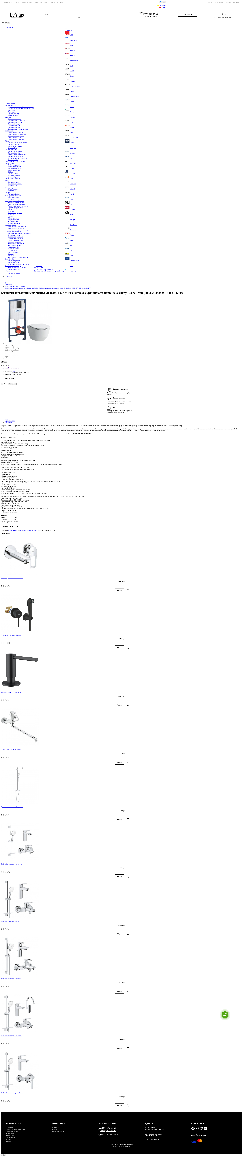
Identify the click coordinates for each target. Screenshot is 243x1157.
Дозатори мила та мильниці (17, 204)
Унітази (7, 141)
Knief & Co (73, 163)
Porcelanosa (73, 225)
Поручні (11, 214)
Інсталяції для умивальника (17, 155)
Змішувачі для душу (14, 124)
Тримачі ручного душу (15, 238)
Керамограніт (38, 267)
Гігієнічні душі (13, 115)
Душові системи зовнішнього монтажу (21, 107)
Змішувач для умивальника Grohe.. (12, 578)
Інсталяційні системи (11, 149)
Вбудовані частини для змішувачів (19, 233)
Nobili (72, 194)
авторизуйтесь (12, 530)
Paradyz (72, 219)
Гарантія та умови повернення (15, 1129)
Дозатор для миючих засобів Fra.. (11, 692)
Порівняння (219, 2)
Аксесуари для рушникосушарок (19, 230)
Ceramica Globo (75, 86)
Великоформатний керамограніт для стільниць (49, 271)
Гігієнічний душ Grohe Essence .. (11, 635)
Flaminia (72, 117)
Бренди (46, 2)
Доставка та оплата (26, 2)
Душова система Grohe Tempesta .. (12, 807)
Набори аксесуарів (14, 223)
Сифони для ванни (14, 245)
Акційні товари (10, 1137)
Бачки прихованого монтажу (17, 158)
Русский (163, 7)
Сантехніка (11, 103)
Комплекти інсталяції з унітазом (15, 161)
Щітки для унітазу (14, 218)
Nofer (71, 199)
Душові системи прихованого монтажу (21, 108)
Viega (71, 255)
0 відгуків (4, 368)
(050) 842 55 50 (108, 1130)
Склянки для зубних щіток (17, 202)
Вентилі (11, 255)
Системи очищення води (13, 266)
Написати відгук (13, 368)
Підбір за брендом (58, 1131)
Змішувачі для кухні (14, 125)
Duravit (72, 101)
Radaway (73, 230)
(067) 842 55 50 (150, 14)
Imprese (72, 153)
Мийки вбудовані (14, 261)
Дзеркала (11, 199)
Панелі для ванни (14, 235)
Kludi (71, 158)
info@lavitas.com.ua (150, 16)
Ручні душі (11, 112)
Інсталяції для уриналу (15, 156)
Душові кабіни (9, 163)
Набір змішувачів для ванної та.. (11, 1036)
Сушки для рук (13, 221)
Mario (71, 178)
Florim (72, 122)
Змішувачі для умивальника (17, 120)
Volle (71, 266)
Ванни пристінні (13, 182)
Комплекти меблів (14, 197)
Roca (71, 240)
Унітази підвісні (13, 144)
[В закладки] (2, 362)
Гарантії (16, 2)
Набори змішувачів (14, 119)
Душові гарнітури (14, 113)
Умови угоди (38, 2)
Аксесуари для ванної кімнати (14, 201)
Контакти (60, 2)
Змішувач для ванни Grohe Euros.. (12, 749)
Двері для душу (13, 173)
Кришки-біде (12, 148)
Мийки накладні (13, 262)
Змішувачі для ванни (15, 122)
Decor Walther (74, 96)
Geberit (72, 132)
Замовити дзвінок (187, 14)
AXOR (72, 71)
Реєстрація (236, 2)
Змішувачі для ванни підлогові (18, 129)
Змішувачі (8, 117)
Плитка (39, 266)
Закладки (210, 2)
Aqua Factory (74, 40)
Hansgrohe (73, 148)
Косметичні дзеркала (15, 213)
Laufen (72, 168)
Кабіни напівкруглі (14, 168)
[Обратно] (4, 1155)
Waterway (73, 271)
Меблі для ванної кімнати (13, 196)
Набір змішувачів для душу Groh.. (11, 1093)
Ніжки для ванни (13, 249)
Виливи (10, 254)
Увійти (229, 2)
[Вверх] (2, 1155)
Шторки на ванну (14, 175)
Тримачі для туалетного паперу (18, 206)
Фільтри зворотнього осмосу (17, 267)
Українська (162, 5)
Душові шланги (13, 250)
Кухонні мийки (9, 259)
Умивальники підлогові (16, 139)
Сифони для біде (13, 247)
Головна (10, 27)
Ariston (72, 45)
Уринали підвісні (13, 194)
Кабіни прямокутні (14, 166)
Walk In (10, 172)
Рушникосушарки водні (16, 228)
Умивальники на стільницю (17, 134)
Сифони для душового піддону (18, 257)
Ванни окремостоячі (15, 184)
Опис (6, 419)
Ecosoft (72, 107)
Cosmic (72, 91)
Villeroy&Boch (74, 261)
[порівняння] (5, 362)
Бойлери (7, 271)
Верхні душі (12, 110)
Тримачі (10, 216)
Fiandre (72, 112)
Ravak (72, 235)
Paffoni (72, 214)
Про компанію (8, 2)
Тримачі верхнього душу (16, 240)
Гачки (10, 209)
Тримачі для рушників (15, 208)
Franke (72, 127)
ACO (71, 35)
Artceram (72, 50)
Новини (52, 2)
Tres (71, 250)
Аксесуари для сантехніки (13, 231)
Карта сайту (10, 1135)
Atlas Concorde (74, 60)
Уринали (7, 192)
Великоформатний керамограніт (44, 269)
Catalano (72, 81)
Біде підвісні (12, 190)
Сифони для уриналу (15, 242)
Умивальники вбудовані (16, 136)
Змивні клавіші (13, 160)
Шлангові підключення (15, 237)
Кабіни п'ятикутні (14, 170)
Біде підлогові (12, 189)
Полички (11, 211)
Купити (14, 384)
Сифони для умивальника (16, 243)
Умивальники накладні (15, 137)
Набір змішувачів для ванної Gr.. (11, 864)
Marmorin (73, 184)
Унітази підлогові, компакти (17, 143)
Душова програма (10, 105)
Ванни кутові (12, 185)
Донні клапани (13, 252)
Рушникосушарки (10, 225)
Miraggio (72, 189)
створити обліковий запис (28, 530)
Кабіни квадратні (14, 165)
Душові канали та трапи (12, 178)
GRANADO (74, 137)
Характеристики (10, 421)
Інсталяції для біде (14, 153)
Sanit (71, 245)
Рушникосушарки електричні (17, 226)
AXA (71, 66)
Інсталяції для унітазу (15, 151)
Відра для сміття (13, 219)
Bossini (72, 76)
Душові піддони (13, 177)
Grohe (72, 143)
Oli (71, 204)
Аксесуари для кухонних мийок (18, 264)
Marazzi (72, 173)
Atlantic (72, 55)
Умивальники (9, 131)
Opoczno (72, 209)
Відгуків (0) (8, 422)
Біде (6, 187)
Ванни (7, 180)
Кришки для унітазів (15, 146)
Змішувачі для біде (14, 127)
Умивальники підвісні (15, 132)
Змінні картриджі (14, 269)
